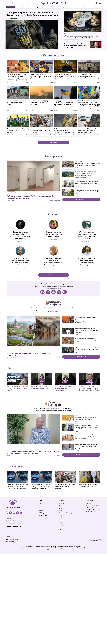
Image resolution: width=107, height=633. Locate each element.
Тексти (40, 506)
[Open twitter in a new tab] (64, 292)
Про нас (88, 503)
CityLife (18, 7)
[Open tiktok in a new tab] (48, 292)
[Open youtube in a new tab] (53, 292)
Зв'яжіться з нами (91, 511)
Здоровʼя (65, 7)
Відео (10, 368)
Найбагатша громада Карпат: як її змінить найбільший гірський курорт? (17, 388)
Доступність (89, 507)
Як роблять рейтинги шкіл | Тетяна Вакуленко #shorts (40, 387)
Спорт (59, 7)
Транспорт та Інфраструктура (41, 7)
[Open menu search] (96, 3)
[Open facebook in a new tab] (42, 292)
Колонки (53, 214)
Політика (97, 7)
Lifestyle (72, 7)
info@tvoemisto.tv (10, 523)
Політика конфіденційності (93, 509)
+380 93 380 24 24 (10, 521)
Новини (40, 503)
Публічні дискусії (43, 513)
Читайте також (15, 466)
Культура (79, 7)
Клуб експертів (42, 515)
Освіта (54, 7)
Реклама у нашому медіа (92, 505)
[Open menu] (100, 3)
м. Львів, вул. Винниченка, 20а (13, 526)
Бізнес (29, 7)
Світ (92, 7)
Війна (23, 7)
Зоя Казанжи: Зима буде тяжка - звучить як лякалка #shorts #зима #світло (65, 388)
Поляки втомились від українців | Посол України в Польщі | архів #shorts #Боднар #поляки (89, 389)
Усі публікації (11, 7)
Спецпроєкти (53, 156)
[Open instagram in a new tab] (59, 292)
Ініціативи (86, 7)
